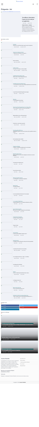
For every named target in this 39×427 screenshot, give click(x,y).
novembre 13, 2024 (21, 93)
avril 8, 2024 (20, 281)
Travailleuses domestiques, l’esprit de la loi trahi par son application (28, 19)
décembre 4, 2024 (21, 78)
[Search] (35, 4)
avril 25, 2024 (22, 258)
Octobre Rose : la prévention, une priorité (19, 123)
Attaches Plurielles (16, 54)
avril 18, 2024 (22, 274)
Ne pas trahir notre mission (17, 170)
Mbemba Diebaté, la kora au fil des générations (20, 115)
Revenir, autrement (16, 60)
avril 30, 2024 (23, 250)
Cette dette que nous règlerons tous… (18, 162)
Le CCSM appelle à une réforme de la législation (11, 350)
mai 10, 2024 (20, 226)
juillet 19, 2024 (21, 180)
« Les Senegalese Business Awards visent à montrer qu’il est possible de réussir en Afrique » (24, 131)
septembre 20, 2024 (21, 133)
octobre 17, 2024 (21, 109)
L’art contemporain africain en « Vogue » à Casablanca (21, 256)
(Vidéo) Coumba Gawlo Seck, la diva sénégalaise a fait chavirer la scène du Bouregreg (23, 155)
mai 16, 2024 (22, 211)
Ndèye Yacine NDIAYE (17, 70)
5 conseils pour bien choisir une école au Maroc (20, 248)
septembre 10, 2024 (24, 140)
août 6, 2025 (22, 54)
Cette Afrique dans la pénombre (17, 264)
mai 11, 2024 (20, 219)
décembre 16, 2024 (24, 70)
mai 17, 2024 (20, 203)
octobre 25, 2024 (21, 101)
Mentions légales (22, 360)
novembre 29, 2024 (21, 86)
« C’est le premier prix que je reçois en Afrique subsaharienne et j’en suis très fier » (17, 324)
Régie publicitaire (22, 365)
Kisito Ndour (15, 78)
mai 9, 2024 (22, 235)
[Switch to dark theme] (33, 4)
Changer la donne (15, 225)
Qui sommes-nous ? (23, 358)
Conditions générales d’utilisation (25, 362)
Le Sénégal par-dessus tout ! (17, 280)
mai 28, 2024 (20, 195)
